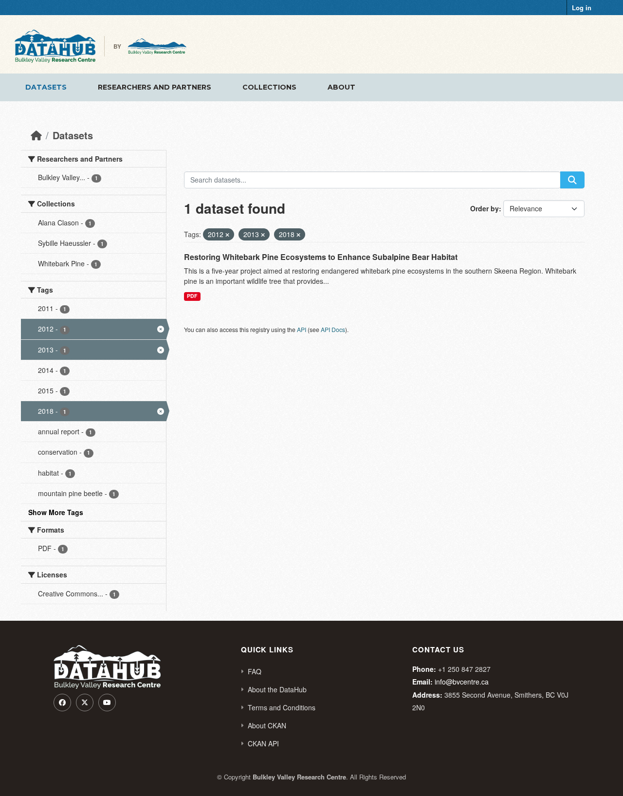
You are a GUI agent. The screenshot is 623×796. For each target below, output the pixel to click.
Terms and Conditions (281, 707)
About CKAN (267, 725)
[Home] (36, 135)
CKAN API (263, 743)
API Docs (333, 329)
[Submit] (572, 179)
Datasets (46, 87)
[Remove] (227, 235)
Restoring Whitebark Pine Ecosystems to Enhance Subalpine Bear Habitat (321, 256)
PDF (192, 295)
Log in (581, 7)
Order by (484, 208)
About (341, 87)
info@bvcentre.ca (462, 681)
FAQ (254, 671)
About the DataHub (277, 689)
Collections (269, 87)
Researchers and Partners (154, 87)
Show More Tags (55, 512)
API (301, 329)
